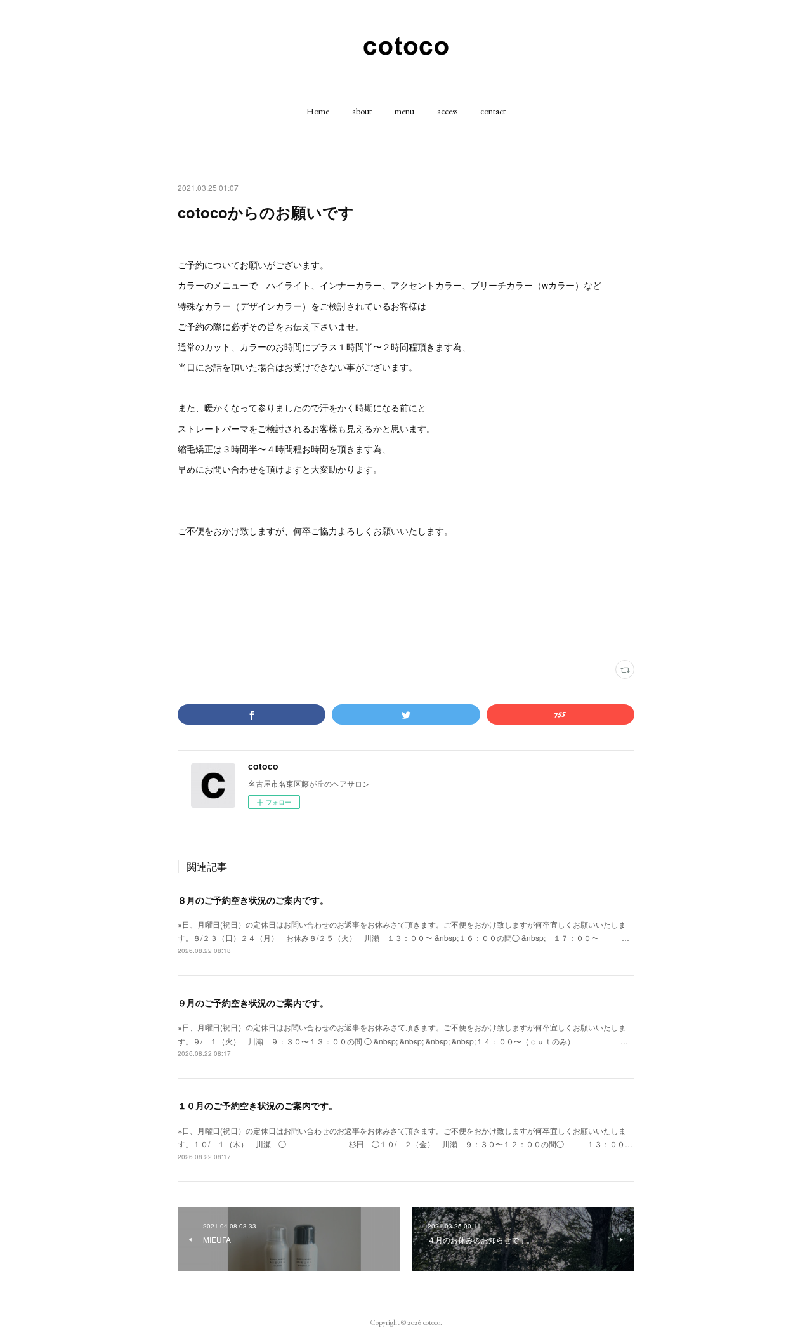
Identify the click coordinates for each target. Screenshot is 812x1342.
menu (404, 111)
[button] (317, 111)
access (447, 111)
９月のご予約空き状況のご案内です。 (253, 1002)
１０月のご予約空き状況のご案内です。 (257, 1105)
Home (317, 111)
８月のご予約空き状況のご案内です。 (253, 899)
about (362, 111)
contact (493, 111)
